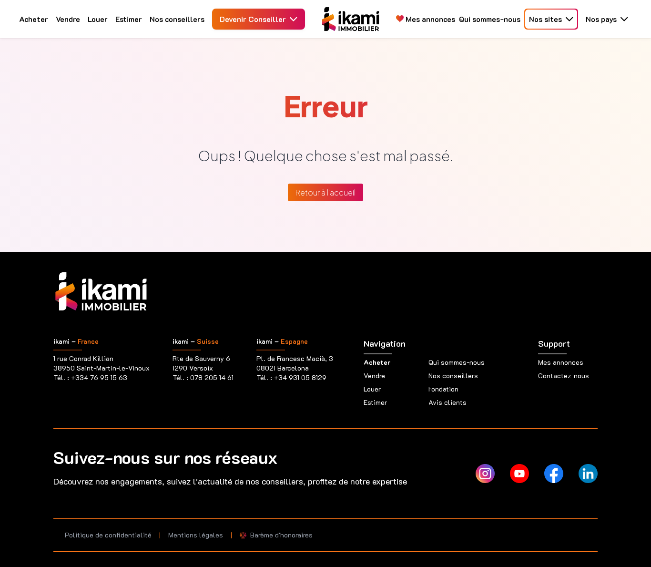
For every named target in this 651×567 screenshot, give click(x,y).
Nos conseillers (177, 19)
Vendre (68, 19)
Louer (98, 19)
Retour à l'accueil (325, 192)
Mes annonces (429, 19)
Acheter (33, 19)
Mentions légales (195, 534)
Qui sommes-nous (489, 19)
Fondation (443, 388)
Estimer (128, 19)
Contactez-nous (563, 375)
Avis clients (447, 402)
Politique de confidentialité (108, 534)
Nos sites (545, 19)
